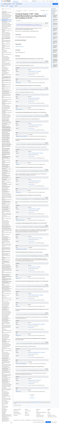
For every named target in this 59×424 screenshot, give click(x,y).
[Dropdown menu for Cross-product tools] (29, 1)
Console (44, 1)
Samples (16, 5)
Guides (7, 5)
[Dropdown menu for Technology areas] (19, 1)
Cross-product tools (25, 1)
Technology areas (15, 1)
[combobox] (36, 1)
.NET (13, 3)
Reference (11, 5)
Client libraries (19, 3)
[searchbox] (6, 9)
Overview (2, 5)
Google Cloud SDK (7, 3)
